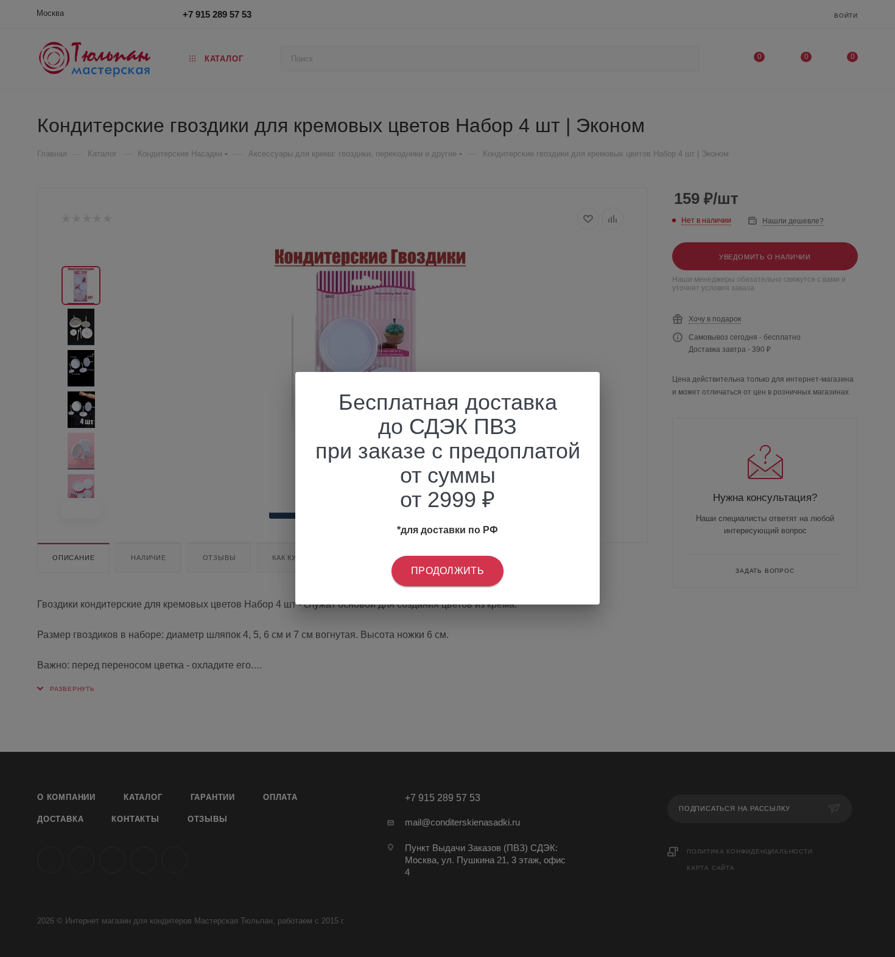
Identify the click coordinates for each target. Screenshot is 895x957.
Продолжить (447, 571)
